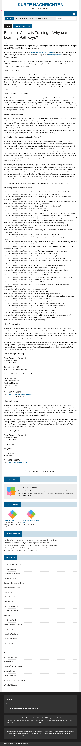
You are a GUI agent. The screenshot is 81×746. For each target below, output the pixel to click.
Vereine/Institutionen (11, 676)
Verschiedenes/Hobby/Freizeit (14, 680)
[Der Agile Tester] (31, 518)
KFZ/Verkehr (8, 615)
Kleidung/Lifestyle (10, 620)
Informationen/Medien (11, 597)
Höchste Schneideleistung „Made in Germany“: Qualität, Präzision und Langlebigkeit (30, 545)
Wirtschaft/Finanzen (11, 685)
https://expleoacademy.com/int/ (20, 394)
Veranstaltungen (10, 671)
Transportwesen (9, 662)
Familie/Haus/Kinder (11, 569)
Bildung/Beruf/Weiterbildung (14, 564)
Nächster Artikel (48, 471)
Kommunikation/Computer (13, 625)
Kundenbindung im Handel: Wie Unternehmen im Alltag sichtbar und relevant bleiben (31, 540)
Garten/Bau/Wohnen (11, 578)
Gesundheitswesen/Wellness (14, 583)
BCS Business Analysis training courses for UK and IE (12, 525)
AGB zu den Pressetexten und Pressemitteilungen (22, 708)
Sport (6, 652)
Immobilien (8, 592)
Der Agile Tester (28, 525)
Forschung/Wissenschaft (12, 574)
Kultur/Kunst (8, 629)
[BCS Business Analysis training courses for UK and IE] (12, 518)
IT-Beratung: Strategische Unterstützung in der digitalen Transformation (26, 548)
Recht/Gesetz (9, 643)
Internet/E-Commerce (11, 606)
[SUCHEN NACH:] (66, 18)
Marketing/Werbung (11, 634)
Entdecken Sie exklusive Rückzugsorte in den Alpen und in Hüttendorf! (26, 543)
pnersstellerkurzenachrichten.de (19, 43)
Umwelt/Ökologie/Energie (13, 666)
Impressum (9, 699)
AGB (39, 723)
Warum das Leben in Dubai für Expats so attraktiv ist (20, 550)
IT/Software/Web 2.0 (10, 520)
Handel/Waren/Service (12, 588)
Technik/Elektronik (10, 657)
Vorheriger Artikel (33, 471)
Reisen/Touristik (9, 648)
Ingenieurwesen (9, 601)
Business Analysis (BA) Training (42, 52)
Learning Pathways (55, 54)
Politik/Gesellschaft (10, 639)
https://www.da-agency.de (18, 462)
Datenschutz (10, 704)
